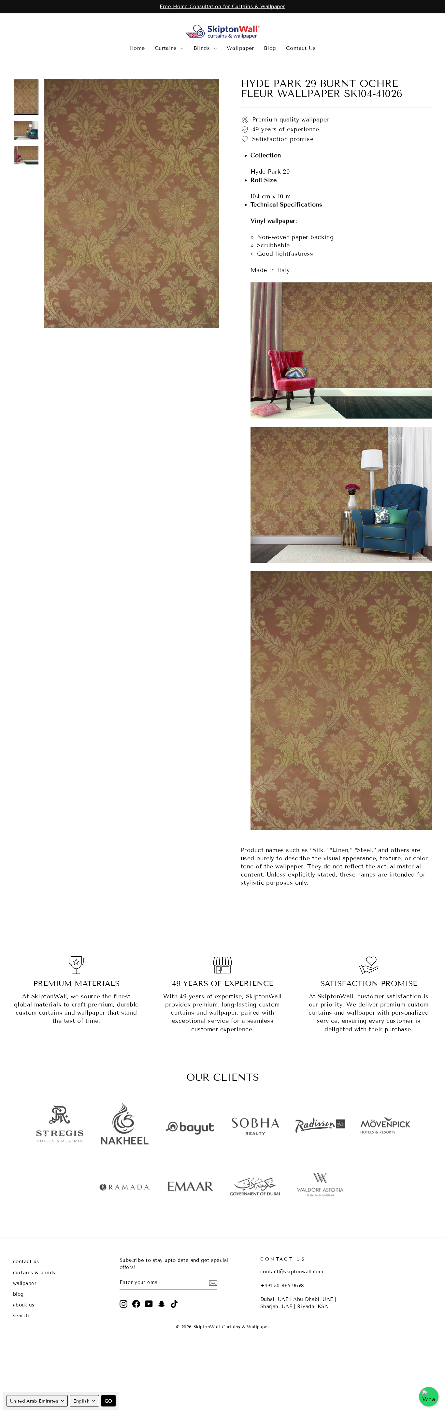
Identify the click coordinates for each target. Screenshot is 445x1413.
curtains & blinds (34, 1273)
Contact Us (301, 48)
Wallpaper (240, 48)
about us (24, 1305)
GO (108, 1401)
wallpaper (24, 1283)
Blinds (203, 48)
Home (137, 48)
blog (18, 1294)
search (21, 1316)
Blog (270, 48)
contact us (26, 1261)
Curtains (167, 48)
